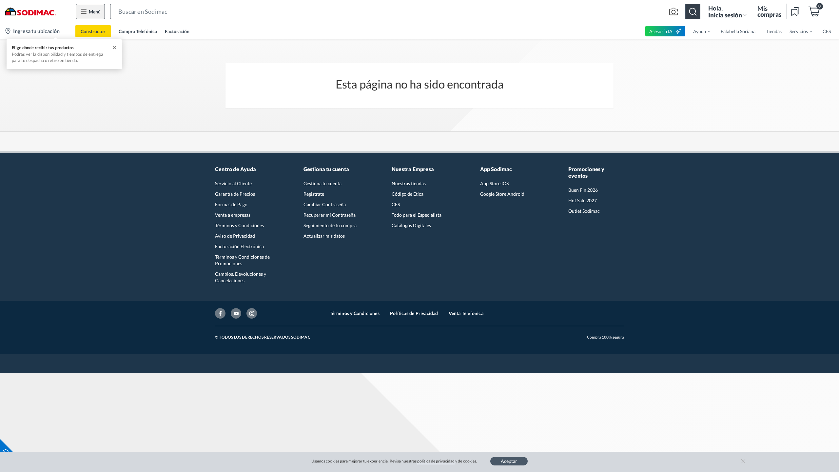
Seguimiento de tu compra (330, 225)
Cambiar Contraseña (324, 204)
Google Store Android (502, 194)
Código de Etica (407, 194)
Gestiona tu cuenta (322, 183)
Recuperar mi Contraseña (329, 215)
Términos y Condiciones (239, 225)
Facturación (177, 31)
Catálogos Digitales (411, 225)
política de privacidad (436, 461)
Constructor (93, 31)
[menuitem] (697, 31)
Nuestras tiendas (409, 183)
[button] (405, 11)
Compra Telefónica (138, 31)
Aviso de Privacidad (235, 236)
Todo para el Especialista (416, 215)
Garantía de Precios (235, 194)
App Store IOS (494, 183)
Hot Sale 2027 (582, 200)
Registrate (313, 194)
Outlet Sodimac (584, 211)
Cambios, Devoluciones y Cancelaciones (240, 277)
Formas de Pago (231, 204)
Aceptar (509, 461)
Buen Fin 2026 (583, 190)
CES (396, 204)
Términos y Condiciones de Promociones (242, 260)
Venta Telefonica (466, 313)
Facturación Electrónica (239, 246)
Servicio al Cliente (233, 183)
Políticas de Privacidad (414, 313)
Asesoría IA (661, 31)
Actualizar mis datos (324, 236)
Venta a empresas (232, 215)
